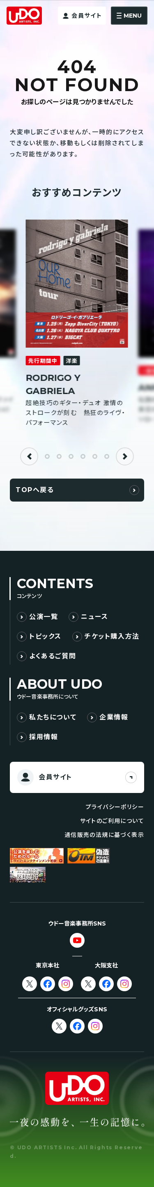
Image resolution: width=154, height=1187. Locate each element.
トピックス (45, 636)
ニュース (94, 617)
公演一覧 (43, 617)
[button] (29, 456)
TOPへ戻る (35, 490)
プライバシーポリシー (115, 807)
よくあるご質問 (52, 656)
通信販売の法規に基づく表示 (104, 835)
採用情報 (43, 737)
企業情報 (113, 717)
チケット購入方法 (112, 636)
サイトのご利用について (112, 821)
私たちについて (52, 717)
